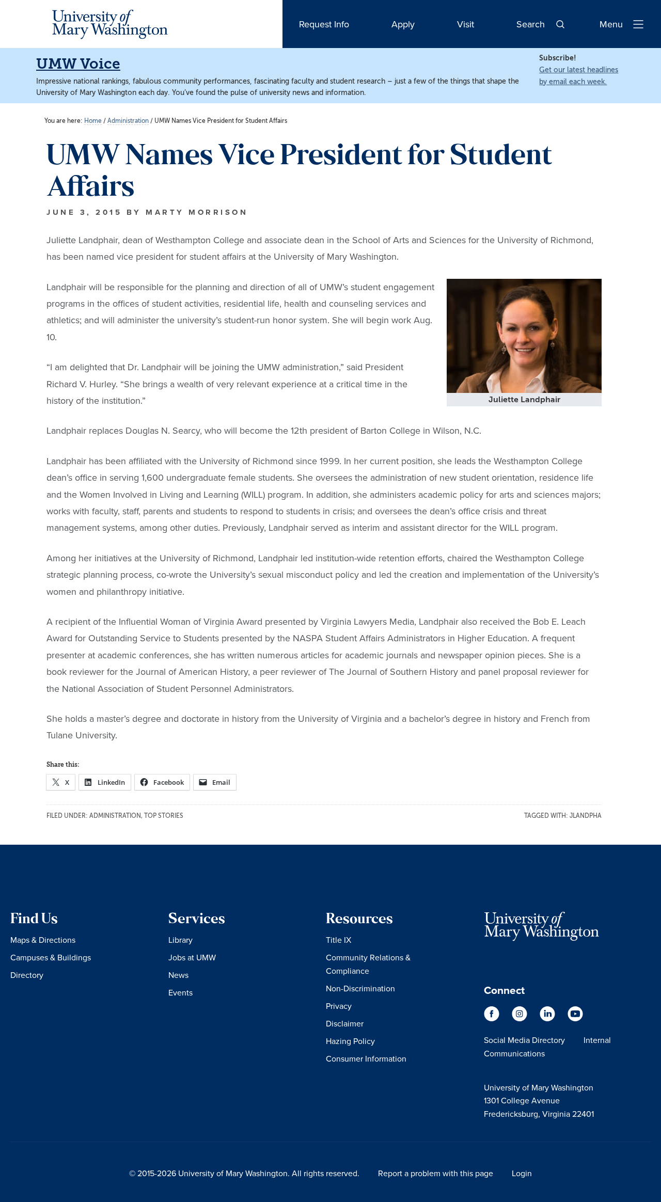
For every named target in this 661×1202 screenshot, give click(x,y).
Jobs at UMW (192, 957)
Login (522, 1173)
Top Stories (163, 815)
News (178, 974)
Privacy (339, 1005)
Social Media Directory (524, 1040)
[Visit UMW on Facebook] (492, 1018)
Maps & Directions (42, 939)
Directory (26, 974)
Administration (115, 815)
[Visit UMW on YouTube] (575, 1018)
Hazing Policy (350, 1041)
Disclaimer (345, 1023)
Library (180, 939)
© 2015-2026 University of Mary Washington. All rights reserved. (244, 1173)
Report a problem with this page (435, 1173)
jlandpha (586, 815)
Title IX (338, 939)
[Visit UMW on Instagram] (520, 1018)
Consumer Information (366, 1058)
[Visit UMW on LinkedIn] (548, 1018)
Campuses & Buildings (50, 957)
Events (180, 992)
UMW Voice (78, 63)
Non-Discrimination (360, 988)
